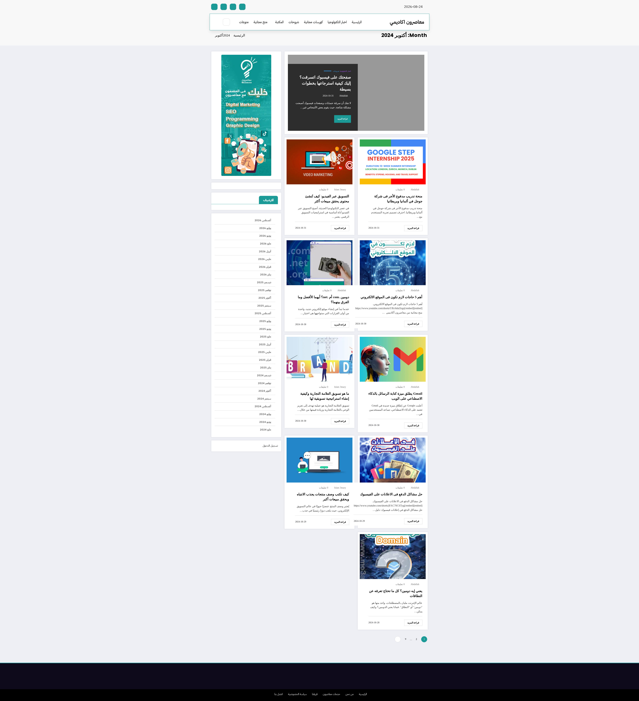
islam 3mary (340, 189)
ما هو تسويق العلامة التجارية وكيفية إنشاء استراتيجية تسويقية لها (324, 396)
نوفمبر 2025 (264, 290)
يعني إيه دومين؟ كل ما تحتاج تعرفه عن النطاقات (395, 593)
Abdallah (343, 96)
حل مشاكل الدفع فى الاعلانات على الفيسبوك (391, 494)
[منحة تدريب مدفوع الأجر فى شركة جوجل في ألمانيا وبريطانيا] (393, 162)
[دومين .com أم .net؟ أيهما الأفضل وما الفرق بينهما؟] (319, 262)
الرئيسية (357, 21)
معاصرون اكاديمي (407, 22)
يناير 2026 (265, 275)
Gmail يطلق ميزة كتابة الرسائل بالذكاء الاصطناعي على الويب (395, 396)
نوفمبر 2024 (264, 383)
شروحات (294, 21)
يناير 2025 (265, 368)
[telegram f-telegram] (233, 6)
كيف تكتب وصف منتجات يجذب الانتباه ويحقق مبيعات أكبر (323, 496)
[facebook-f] (242, 6)
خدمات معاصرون (331, 694)
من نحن (349, 694)
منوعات (244, 21)
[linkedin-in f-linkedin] (223, 6)
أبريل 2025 (265, 344)
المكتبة (279, 21)
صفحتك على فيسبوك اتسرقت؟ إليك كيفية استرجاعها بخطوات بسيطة (325, 83)
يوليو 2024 (265, 414)
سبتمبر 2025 (264, 306)
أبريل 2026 (265, 251)
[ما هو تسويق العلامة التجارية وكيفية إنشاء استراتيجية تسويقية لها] (319, 359)
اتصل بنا (278, 694)
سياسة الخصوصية (297, 694)
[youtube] (214, 6)
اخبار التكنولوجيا (337, 21)
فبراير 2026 (265, 267)
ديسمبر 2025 (264, 282)
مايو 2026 (265, 244)
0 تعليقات (400, 189)
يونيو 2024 (265, 422)
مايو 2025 (265, 337)
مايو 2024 (265, 430)
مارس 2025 (264, 352)
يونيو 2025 (265, 329)
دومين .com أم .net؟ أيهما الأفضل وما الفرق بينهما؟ (323, 299)
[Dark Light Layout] (216, 22)
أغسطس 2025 (263, 313)
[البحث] (226, 22)
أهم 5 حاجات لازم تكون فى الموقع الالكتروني (391, 297)
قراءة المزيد (342, 119)
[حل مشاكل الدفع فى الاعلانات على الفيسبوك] (393, 460)
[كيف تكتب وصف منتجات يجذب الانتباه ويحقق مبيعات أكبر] (319, 460)
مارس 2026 (264, 259)
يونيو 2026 (265, 236)
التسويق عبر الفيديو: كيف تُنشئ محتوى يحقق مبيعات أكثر (327, 198)
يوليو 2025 (265, 321)
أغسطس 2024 (263, 406)
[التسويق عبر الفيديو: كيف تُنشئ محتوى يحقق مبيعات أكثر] (319, 162)
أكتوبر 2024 (264, 391)
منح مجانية (260, 21)
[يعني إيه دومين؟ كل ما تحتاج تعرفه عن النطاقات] (393, 556)
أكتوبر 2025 (264, 298)
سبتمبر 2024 (264, 399)
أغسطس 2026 (263, 220)
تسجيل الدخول (270, 446)
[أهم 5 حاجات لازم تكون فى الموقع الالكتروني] (393, 262)
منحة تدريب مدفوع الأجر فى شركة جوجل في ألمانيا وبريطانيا (398, 198)
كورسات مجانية (313, 21)
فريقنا (315, 694)
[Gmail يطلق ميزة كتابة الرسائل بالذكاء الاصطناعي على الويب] (393, 359)
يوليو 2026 (265, 228)
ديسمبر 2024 (264, 375)
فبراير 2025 (265, 360)
